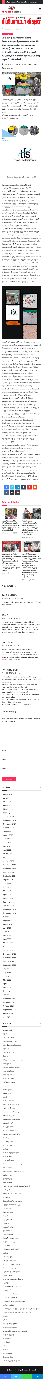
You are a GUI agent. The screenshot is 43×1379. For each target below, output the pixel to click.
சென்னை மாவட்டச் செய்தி (12, 1164)
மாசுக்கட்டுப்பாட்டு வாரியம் (12, 1286)
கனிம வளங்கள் (8, 1101)
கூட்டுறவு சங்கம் (8, 1127)
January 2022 (8, 995)
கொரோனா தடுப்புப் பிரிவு (11, 1134)
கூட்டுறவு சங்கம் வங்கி (11, 1130)
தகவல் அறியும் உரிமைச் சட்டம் (13, 1171)
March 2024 (8, 898)
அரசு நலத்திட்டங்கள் (10, 1041)
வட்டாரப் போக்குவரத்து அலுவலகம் (15, 1331)
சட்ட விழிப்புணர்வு (9, 1145)
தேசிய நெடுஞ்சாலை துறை (12, 1201)
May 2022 (7, 980)
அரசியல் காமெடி (9, 1038)
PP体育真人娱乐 (10, 669)
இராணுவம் (7, 1064)
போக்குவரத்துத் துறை (10, 1268)
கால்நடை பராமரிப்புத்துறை (12, 1112)
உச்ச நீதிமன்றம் (8, 1075)
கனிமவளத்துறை (9, 1108)
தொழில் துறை (8, 1212)
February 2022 (8, 991)
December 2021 (9, 998)
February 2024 (9, 902)
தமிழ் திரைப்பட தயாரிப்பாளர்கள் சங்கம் (16, 1186)
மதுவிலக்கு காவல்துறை (11, 1271)
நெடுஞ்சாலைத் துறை (10, 1238)
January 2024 (8, 906)
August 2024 (8, 880)
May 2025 (7, 846)
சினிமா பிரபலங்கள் (9, 1156)
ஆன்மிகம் (6, 1049)
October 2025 (8, 828)
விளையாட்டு (7, 1353)
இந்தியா (6, 1056)
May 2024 (7, 891)
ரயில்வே (6, 1320)
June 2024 (7, 887)
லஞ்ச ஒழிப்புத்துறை (10, 1327)
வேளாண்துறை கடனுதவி (11, 1361)
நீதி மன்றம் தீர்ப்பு (9, 1234)
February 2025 (8, 857)
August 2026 (8, 794)
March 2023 (8, 943)
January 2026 (8, 817)
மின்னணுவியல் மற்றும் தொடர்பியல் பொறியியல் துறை (21, 1309)
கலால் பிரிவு (7, 1093)
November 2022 (9, 958)
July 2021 (7, 1017)
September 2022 (9, 965)
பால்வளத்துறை (8, 1257)
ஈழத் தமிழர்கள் (8, 1071)
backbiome (7, 642)
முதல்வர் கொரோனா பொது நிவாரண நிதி (17, 1312)
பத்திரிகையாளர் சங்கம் (11, 1249)
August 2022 (8, 969)
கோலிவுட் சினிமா (9, 1142)
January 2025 (8, 861)
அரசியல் (6, 1034)
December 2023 (9, 909)
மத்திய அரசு (7, 1275)
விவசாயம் (6, 1349)
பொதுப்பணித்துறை (9, 1260)
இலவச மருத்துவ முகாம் (11, 1067)
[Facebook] (6, 487)
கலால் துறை (7, 1090)
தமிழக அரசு (7, 1175)
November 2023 (9, 913)
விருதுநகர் (6, 1346)
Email (4, 759)
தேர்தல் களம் (7, 1208)
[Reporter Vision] (11, 9)
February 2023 (9, 946)
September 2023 (9, 920)
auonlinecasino (10, 595)
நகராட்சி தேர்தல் (9, 1227)
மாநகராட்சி (7, 1290)
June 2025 (7, 843)
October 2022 (8, 961)
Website (5, 768)
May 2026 (7, 802)
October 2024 (8, 872)
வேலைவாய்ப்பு (8, 1357)
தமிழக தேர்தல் (8, 1179)
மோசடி (5, 1316)
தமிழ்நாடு (6, 1190)
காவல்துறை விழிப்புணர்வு (11, 1119)
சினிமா (5, 1149)
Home (5, 29)
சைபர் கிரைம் (7, 1168)
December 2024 (9, 865)
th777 (5, 614)
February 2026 (9, 813)
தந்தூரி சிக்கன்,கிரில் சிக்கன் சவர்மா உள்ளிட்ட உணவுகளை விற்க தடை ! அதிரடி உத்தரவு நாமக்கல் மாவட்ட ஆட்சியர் (10, 525)
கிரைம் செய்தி (8, 1123)
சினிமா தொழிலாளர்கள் (11, 1153)
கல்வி (5, 1097)
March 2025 (8, 854)
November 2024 (9, 868)
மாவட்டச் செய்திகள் (10, 1297)
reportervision (8, 64)
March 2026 (8, 809)
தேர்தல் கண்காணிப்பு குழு (12, 1205)
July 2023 (7, 928)
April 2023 (7, 939)
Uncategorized (8, 1030)
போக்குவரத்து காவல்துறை (12, 1264)
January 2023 (8, 950)
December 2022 (9, 954)
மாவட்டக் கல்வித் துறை (11, 1294)
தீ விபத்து (6, 1197)
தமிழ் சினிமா (7, 1182)
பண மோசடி (7, 1246)
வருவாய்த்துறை (8, 1335)
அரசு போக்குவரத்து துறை (12, 1045)
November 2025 (9, 824)
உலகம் (5, 1086)
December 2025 (9, 820)
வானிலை (6, 1342)
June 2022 (7, 976)
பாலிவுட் (5, 1253)
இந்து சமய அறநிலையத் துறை (13, 1060)
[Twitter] (12, 487)
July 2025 (7, 839)
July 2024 (7, 883)
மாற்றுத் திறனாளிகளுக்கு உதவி (14, 1301)
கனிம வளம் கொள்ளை (11, 1104)
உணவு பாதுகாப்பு (14, 29)
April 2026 (7, 805)
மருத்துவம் (7, 1283)
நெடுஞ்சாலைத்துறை (10, 1242)
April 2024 (7, 894)
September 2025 (9, 831)
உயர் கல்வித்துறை (9, 1082)
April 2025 (7, 850)
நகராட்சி (6, 1223)
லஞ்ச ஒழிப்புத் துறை (10, 1323)
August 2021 (8, 1013)
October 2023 (8, 917)
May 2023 (7, 935)
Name (4, 750)
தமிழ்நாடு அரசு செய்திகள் (12, 1194)
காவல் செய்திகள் (9, 1116)
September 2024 (9, 876)
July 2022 (7, 972)
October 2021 (8, 1006)
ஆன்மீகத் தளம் (8, 1052)
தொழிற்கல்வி (7, 1220)
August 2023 (8, 924)
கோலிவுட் (6, 1138)
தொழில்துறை (8, 1216)
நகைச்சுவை (7, 1231)
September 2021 (9, 1010)
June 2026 (7, 798)
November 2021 (9, 1002)
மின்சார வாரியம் (8, 1305)
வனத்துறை (7, 1338)
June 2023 (7, 932)
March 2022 (8, 987)
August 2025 (8, 835)
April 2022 (7, 984)
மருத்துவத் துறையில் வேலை (13, 1279)
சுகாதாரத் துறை (8, 1160)
